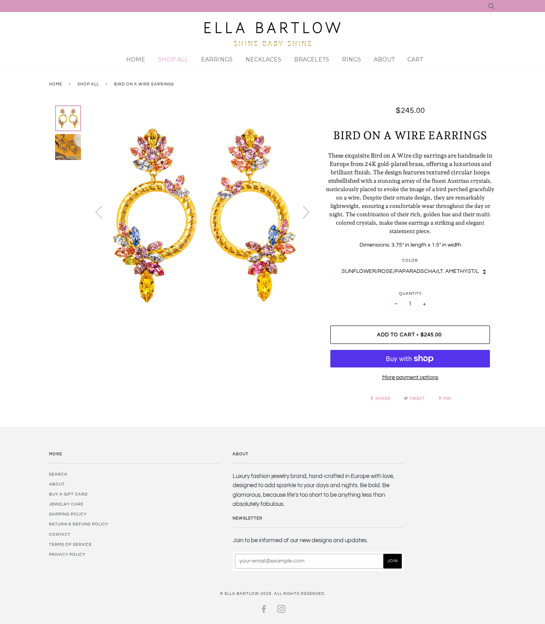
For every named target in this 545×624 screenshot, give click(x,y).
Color (410, 261)
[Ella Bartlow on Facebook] (264, 611)
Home (55, 84)
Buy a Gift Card (68, 494)
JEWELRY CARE (66, 504)
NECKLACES (263, 59)
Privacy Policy (67, 555)
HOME (135, 59)
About (384, 59)
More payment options (410, 377)
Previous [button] (103, 212)
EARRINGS (217, 59)
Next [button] (301, 212)
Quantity (410, 294)
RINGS (351, 59)
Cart (415, 59)
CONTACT (60, 535)
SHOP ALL (173, 59)
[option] (202, 215)
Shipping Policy (68, 514)
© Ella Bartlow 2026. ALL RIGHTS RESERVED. (273, 594)
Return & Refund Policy (78, 524)
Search (58, 474)
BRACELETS (311, 59)
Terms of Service (70, 545)
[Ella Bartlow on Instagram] (281, 611)
